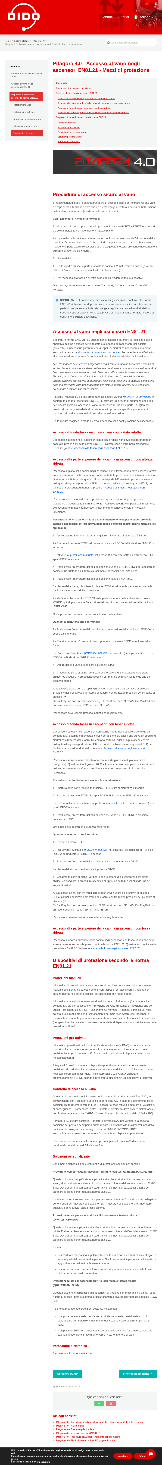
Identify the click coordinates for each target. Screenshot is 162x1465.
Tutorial (123, 17)
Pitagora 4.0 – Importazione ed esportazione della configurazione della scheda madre (99, 1422)
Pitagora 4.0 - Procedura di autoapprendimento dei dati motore (88, 1436)
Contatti (107, 17)
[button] (99, 1403)
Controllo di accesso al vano (27, 119)
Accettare (123, 1456)
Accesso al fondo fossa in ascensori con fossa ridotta (84, 108)
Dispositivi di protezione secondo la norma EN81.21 (24, 96)
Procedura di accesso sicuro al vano (26, 75)
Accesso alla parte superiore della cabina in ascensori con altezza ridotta (94, 103)
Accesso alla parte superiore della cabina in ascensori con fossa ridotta (93, 112)
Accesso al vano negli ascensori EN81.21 (22, 85)
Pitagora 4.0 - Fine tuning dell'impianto (75, 1429)
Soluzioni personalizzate (25, 126)
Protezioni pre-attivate (24, 112)
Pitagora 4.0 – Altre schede (70, 1425)
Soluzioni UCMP (67, 1373)
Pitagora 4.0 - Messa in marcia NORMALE (78, 1433)
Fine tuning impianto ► (138, 1373)
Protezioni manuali (22, 104)
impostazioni (43, 1462)
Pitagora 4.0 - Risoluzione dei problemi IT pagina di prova (85, 1440)
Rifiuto (142, 1456)
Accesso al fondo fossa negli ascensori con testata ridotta (86, 98)
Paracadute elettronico (24, 133)
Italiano (144, 17)
